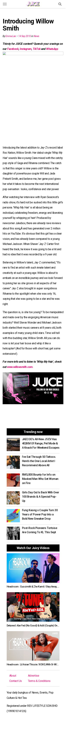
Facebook (12, 49)
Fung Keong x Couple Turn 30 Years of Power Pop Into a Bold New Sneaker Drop (40, 514)
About (12, 675)
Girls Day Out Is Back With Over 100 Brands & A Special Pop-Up (40, 497)
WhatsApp (52, 49)
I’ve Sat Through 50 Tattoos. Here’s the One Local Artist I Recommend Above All (39, 461)
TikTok (37, 49)
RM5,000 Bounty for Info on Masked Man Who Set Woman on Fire (40, 479)
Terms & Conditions (39, 681)
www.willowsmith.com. (20, 367)
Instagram (26, 49)
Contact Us (15, 681)
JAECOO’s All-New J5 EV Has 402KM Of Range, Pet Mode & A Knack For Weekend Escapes (40, 443)
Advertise (33, 675)
